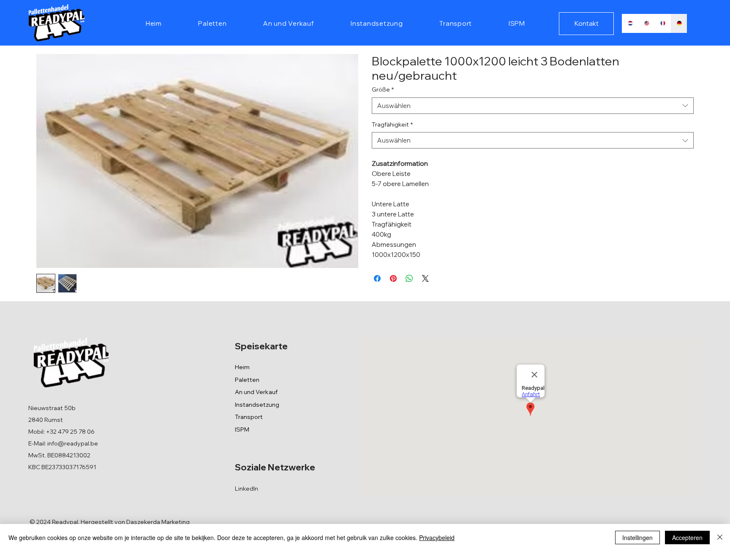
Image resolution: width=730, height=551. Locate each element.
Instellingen (637, 537)
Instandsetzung (257, 404)
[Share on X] (425, 278)
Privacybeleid (437, 537)
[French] (662, 23)
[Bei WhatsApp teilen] (409, 278)
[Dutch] (630, 23)
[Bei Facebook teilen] (377, 278)
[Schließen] (720, 537)
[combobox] (533, 105)
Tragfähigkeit (392, 124)
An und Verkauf (256, 392)
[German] (678, 23)
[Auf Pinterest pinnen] (393, 278)
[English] (646, 23)
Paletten (247, 380)
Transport (249, 417)
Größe (383, 89)
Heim (242, 367)
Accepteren (687, 537)
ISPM (242, 429)
